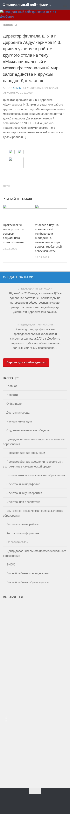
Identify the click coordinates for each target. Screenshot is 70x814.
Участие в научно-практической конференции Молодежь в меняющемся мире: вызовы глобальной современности (48, 238)
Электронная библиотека (23, 501)
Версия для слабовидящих (26, 362)
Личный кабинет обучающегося (27, 582)
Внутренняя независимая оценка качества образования (33, 513)
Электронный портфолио (23, 484)
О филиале (14, 403)
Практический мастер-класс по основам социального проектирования (14, 233)
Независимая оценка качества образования (35, 475)
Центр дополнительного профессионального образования (34, 442)
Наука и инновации (19, 421)
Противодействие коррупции (25, 452)
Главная (11, 385)
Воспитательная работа (22, 524)
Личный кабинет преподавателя (27, 573)
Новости (10, 25)
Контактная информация (22, 533)
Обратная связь (17, 542)
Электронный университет (24, 493)
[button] (6, 719)
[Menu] (65, 5)
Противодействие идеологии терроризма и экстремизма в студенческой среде (33, 464)
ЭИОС (10, 564)
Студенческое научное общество (28, 430)
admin (17, 88)
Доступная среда (17, 412)
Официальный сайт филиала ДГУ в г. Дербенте (28, 5)
